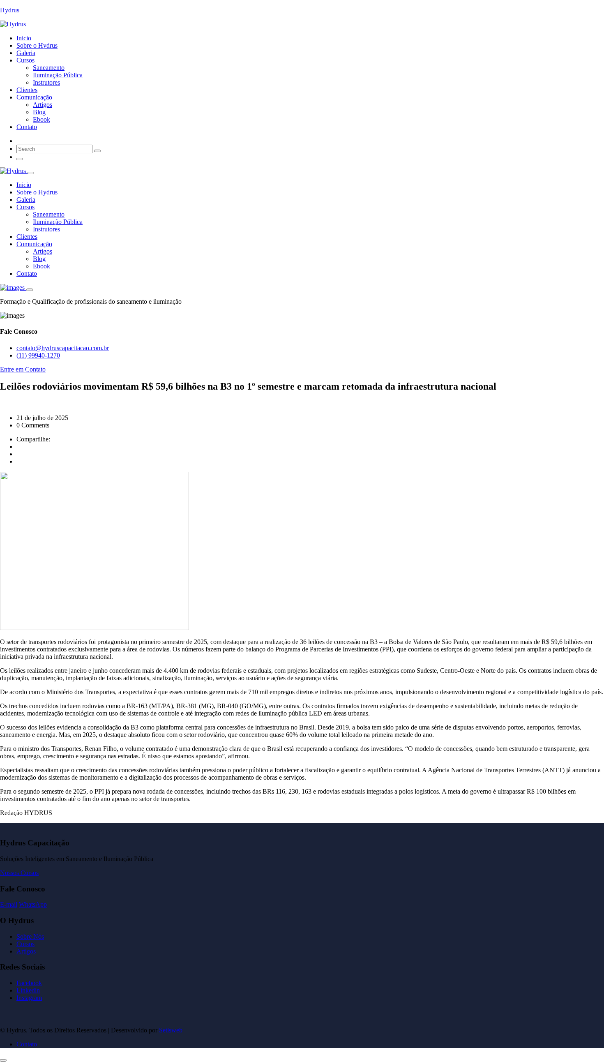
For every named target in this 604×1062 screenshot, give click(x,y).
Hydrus (9, 10)
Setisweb (170, 1030)
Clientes (26, 89)
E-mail (8, 904)
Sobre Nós (30, 936)
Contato (26, 126)
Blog (39, 112)
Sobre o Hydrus (37, 45)
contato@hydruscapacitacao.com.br (62, 347)
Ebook (41, 119)
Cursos (25, 60)
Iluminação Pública (58, 75)
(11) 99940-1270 (38, 355)
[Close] (31, 173)
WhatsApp (33, 904)
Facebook (29, 982)
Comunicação (34, 97)
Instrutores (46, 82)
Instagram (29, 997)
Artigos (42, 104)
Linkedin (28, 990)
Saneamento (49, 67)
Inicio (23, 38)
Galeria (25, 52)
